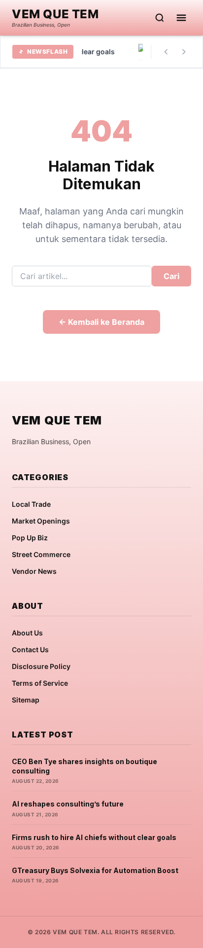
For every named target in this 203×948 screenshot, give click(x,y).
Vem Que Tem (55, 14)
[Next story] (184, 52)
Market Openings (41, 521)
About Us (27, 633)
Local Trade (31, 504)
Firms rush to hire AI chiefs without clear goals (94, 837)
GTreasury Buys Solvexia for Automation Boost (95, 870)
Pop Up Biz (30, 537)
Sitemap (25, 700)
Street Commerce (41, 554)
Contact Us (30, 649)
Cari (171, 276)
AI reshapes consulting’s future (68, 804)
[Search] (160, 18)
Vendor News (34, 571)
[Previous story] (166, 52)
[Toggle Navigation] (181, 18)
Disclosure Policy (41, 666)
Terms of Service (40, 683)
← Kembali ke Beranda (101, 322)
